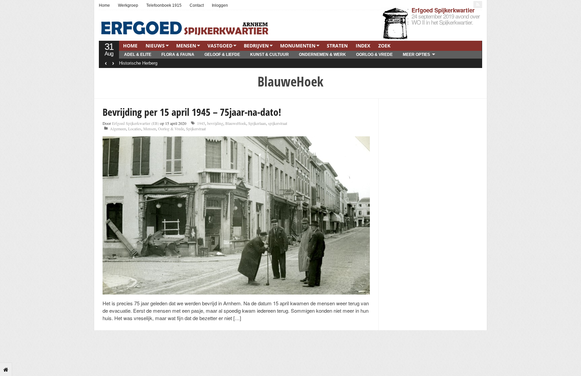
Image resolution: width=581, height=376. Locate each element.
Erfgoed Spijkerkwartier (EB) (135, 123)
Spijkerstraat (196, 128)
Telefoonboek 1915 (164, 5)
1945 (201, 123)
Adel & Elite (137, 54)
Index (363, 45)
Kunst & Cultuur (269, 54)
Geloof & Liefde (222, 54)
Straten (337, 45)
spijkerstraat (277, 123)
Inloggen (220, 5)
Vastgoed (219, 45)
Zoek (384, 45)
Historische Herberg (138, 63)
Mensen (186, 45)
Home (104, 5)
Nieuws (155, 45)
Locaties (134, 128)
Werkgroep (128, 5)
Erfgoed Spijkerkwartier (443, 10)
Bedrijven (256, 45)
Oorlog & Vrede (374, 54)
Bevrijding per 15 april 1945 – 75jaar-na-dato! (192, 112)
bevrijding (215, 123)
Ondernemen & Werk (322, 54)
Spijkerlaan (257, 123)
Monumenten (297, 45)
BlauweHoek (235, 123)
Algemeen (118, 128)
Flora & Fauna (177, 54)
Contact (197, 5)
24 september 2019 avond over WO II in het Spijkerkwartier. (446, 19)
